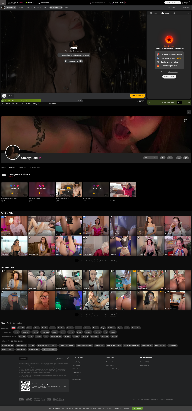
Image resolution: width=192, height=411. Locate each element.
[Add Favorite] (4, 96)
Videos (29, 7)
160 (114, 200)
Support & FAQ (144, 362)
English (61, 358)
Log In (186, 3)
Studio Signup (110, 365)
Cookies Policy (76, 372)
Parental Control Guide (78, 376)
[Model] (189, 112)
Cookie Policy (115, 408)
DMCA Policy (75, 369)
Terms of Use (76, 365)
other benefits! (173, 72)
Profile (21, 7)
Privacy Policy (76, 362)
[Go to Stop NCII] (59, 399)
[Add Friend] (179, 157)
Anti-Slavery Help (77, 379)
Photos (37, 7)
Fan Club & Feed (34, 167)
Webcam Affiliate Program (113, 369)
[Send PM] (186, 157)
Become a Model (111, 362)
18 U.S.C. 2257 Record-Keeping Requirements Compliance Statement (153, 399)
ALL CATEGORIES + (49, 349)
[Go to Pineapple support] (49, 399)
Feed (45, 7)
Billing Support (144, 365)
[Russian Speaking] (13, 327)
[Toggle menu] (3, 2)
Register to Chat (169, 76)
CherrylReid (6, 323)
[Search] (110, 2)
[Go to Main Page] (15, 2)
